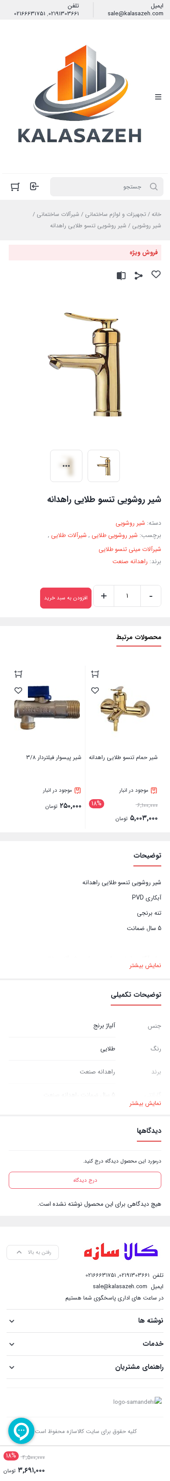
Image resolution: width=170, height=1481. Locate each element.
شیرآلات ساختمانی (58, 214)
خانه (156, 214)
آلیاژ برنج (104, 1025)
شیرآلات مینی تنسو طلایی (130, 549)
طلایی (107, 1048)
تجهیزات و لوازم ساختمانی (115, 214)
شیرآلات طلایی (69, 535)
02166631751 (29, 14)
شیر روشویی (146, 225)
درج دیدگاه (85, 1180)
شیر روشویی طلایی (115, 535)
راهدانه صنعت (130, 561)
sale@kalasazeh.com (135, 14)
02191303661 (63, 14)
